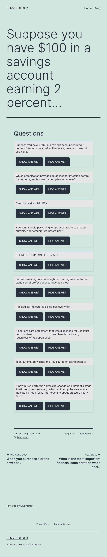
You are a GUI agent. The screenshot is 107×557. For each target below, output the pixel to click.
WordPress (35, 544)
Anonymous (22, 437)
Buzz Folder (17, 8)
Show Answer (29, 161)
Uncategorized (86, 433)
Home (88, 8)
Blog (97, 8)
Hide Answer (57, 161)
